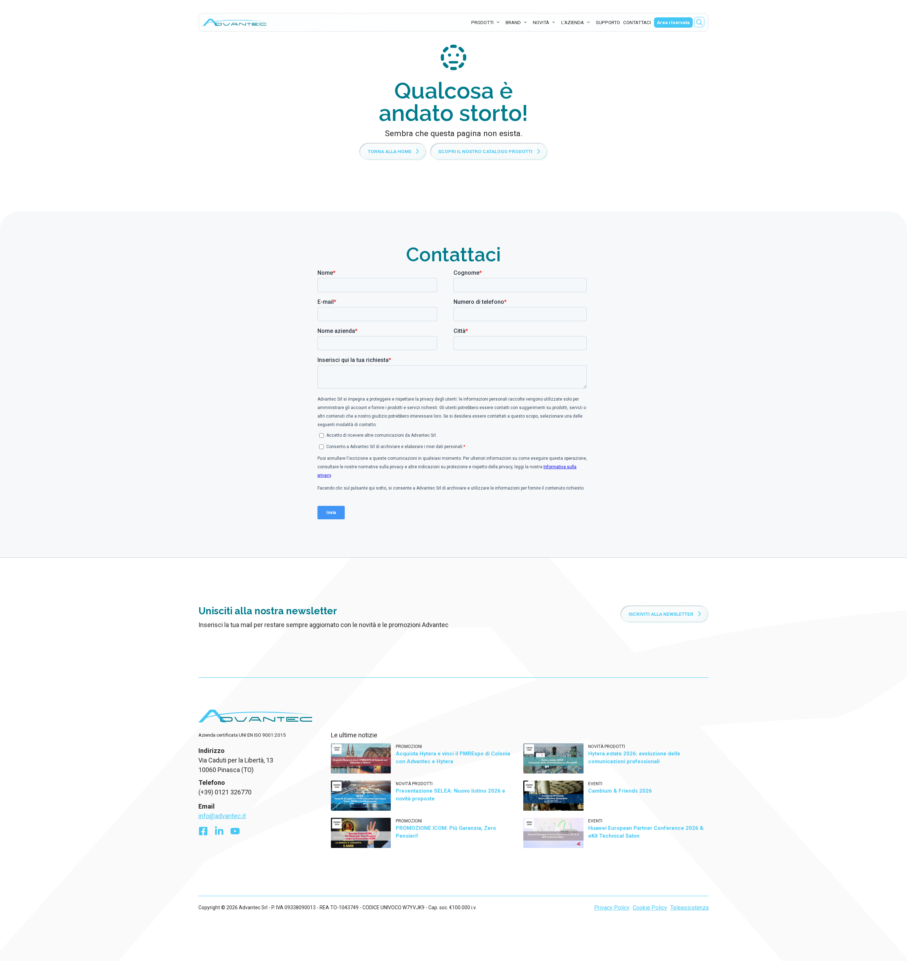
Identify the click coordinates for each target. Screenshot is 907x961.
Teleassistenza (689, 907)
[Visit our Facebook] (203, 833)
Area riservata (673, 22)
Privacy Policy (612, 907)
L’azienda (572, 22)
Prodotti (482, 22)
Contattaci (637, 22)
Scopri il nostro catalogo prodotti (485, 151)
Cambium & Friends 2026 (620, 791)
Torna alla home (390, 151)
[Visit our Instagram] (235, 833)
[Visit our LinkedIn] (219, 833)
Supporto (608, 22)
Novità (541, 22)
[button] (699, 22)
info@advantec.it (222, 816)
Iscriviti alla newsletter (661, 614)
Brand (513, 22)
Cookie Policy (650, 907)
